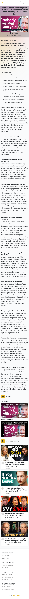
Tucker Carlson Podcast (7, 565)
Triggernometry (5, 569)
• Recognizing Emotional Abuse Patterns (13, 96)
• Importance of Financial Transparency (12, 102)
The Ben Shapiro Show (7, 564)
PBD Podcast (5, 567)
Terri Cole (15, 33)
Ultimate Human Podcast (8, 576)
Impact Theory (5, 558)
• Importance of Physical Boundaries (12, 75)
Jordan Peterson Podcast (13, 542)
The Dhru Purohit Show (7, 577)
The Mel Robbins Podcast (8, 584)
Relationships (24, 17)
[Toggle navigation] (26, 2)
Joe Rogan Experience (7, 553)
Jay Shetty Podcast (11, 466)
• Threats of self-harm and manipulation (13, 99)
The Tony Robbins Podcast (8, 589)
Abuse (25, 30)
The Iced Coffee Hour (11, 517)
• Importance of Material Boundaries (12, 83)
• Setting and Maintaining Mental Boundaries (14, 80)
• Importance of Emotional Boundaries (12, 78)
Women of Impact (14, 35)
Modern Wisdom (6, 557)
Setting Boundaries (7, 30)
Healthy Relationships (18, 30)
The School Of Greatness (8, 588)
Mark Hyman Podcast (7, 579)
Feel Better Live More (11, 492)
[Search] (23, 2)
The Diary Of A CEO (6, 555)
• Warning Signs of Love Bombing (11, 94)
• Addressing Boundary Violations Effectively (14, 86)
